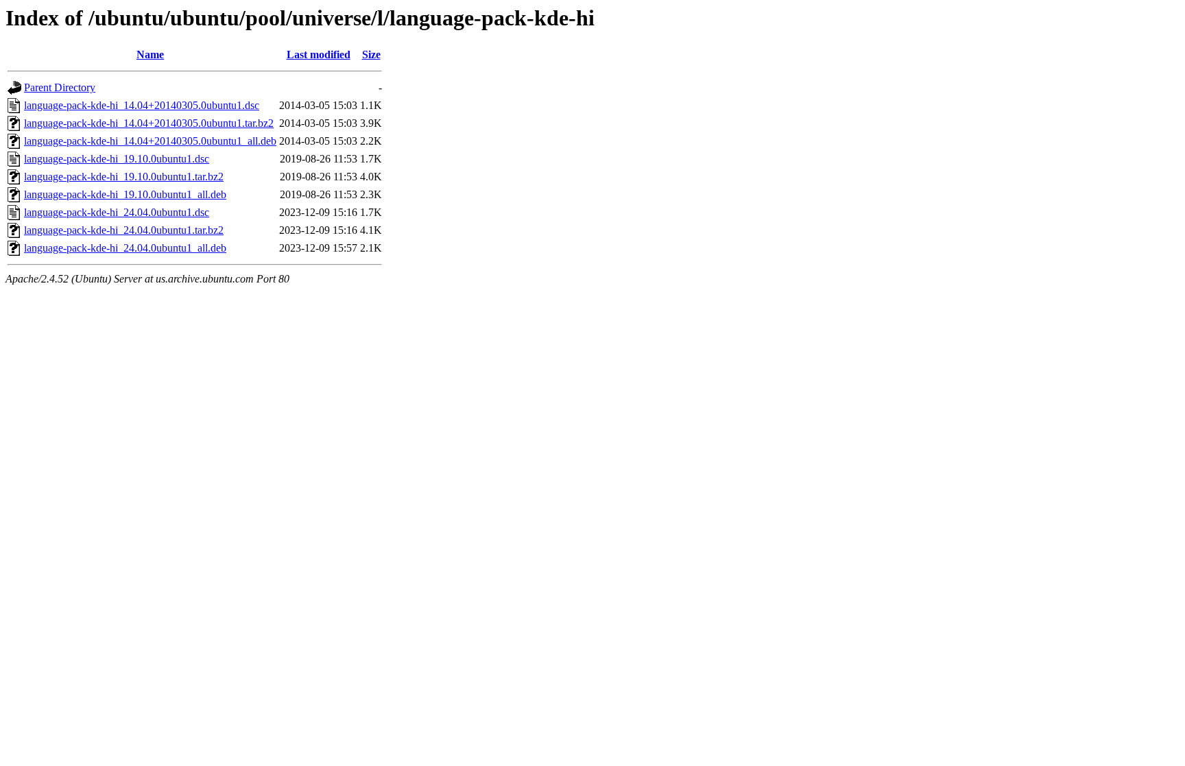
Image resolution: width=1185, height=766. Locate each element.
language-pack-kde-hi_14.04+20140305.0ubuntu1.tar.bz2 (149, 123)
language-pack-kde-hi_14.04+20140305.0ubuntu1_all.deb (150, 141)
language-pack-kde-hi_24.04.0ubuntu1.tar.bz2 (124, 230)
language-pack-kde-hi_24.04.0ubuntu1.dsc (116, 212)
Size (371, 54)
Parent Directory (59, 87)
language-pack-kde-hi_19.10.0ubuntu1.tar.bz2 (124, 176)
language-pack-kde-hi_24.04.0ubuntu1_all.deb (125, 248)
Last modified (318, 54)
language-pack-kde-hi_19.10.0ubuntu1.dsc (116, 159)
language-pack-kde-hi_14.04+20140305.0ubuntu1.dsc (141, 105)
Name (150, 54)
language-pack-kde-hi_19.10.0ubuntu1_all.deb (125, 194)
